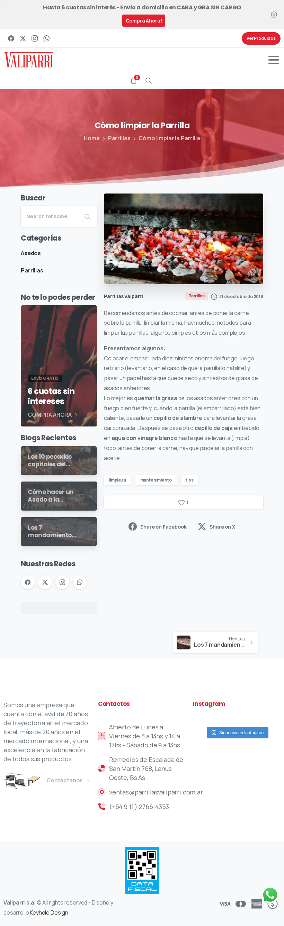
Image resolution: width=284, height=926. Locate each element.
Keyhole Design (49, 912)
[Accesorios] (33, 780)
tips (189, 480)
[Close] (274, 14)
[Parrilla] (13, 780)
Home (91, 138)
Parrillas (119, 138)
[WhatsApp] (46, 38)
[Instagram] (35, 38)
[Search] (148, 80)
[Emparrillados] (23, 780)
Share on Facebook (163, 526)
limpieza (117, 480)
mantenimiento (156, 480)
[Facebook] (11, 38)
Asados (31, 253)
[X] (23, 38)
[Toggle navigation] (274, 60)
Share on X (222, 526)
